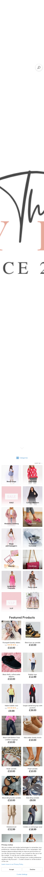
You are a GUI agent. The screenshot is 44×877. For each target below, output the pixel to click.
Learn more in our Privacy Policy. (12, 864)
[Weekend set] (11, 814)
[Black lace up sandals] (32, 630)
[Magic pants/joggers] (11, 535)
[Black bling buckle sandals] (11, 785)
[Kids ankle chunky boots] (32, 725)
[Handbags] (32, 556)
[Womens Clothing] (11, 514)
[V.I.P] (11, 599)
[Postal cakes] (32, 599)
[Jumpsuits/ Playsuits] (11, 577)
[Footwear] (32, 514)
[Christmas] (32, 472)
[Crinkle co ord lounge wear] (32, 814)
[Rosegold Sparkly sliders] (11, 630)
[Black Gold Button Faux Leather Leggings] (11, 725)
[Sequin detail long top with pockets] (32, 693)
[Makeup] (11, 556)
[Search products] (39, 67)
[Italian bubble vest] (11, 693)
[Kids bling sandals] (32, 785)
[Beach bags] (11, 472)
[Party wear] (32, 577)
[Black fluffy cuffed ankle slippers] (11, 662)
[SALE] (11, 493)
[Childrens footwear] (32, 535)
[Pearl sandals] (32, 756)
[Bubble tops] (32, 662)
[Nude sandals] (11, 756)
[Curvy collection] (32, 493)
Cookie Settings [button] (22, 874)
